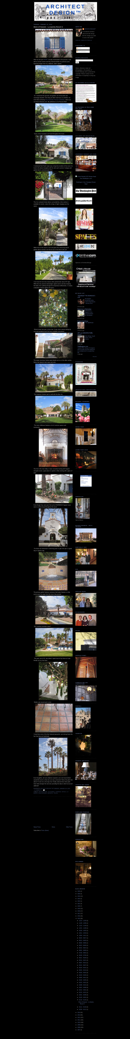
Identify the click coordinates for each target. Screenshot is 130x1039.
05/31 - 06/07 (83, 965)
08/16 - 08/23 (83, 948)
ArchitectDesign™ (90, 29)
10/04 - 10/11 (83, 935)
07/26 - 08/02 (83, 953)
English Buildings (82, 321)
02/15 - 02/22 (83, 992)
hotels (64, 791)
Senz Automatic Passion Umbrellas (55, 99)
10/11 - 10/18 (83, 933)
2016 (79, 916)
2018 (79, 911)
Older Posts (69, 827)
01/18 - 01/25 (83, 1000)
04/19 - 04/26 (83, 975)
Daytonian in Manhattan (84, 309)
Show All (94, 356)
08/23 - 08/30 (83, 945)
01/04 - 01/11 (83, 1009)
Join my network (85, 485)
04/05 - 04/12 (83, 977)
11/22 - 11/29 (83, 925)
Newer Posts (37, 827)
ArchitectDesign (84, 478)
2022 (79, 901)
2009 (79, 1025)
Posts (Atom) (45, 830)
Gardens (58, 791)
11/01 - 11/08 (83, 928)
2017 (79, 913)
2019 (79, 908)
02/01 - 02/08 (83, 995)
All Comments (82, 51)
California (51, 791)
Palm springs (42, 793)
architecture (43, 791)
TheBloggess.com (82, 346)
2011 (79, 1020)
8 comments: (38, 790)
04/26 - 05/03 (83, 972)
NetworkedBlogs (84, 475)
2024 (79, 896)
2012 (79, 1017)
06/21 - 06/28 (83, 957)
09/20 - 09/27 (83, 938)
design (82, 481)
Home (53, 827)
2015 (79, 918)
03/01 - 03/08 (83, 987)
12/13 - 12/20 (83, 920)
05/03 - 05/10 (83, 970)
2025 (79, 893)
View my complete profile (83, 40)
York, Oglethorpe (89, 322)
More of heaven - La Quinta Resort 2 (48, 27)
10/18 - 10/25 (83, 930)
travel (56, 793)
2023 (79, 898)
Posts (79, 48)
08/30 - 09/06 (83, 943)
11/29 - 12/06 (83, 923)
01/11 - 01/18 (83, 1007)
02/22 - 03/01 (83, 990)
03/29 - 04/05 (83, 980)
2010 (79, 1022)
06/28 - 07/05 (83, 955)
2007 (79, 1030)
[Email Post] (44, 790)
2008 (79, 1027)
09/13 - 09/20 (83, 940)
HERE (45, 59)
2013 (79, 1015)
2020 (79, 906)
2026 (79, 891)
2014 (79, 1012)
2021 (79, 903)
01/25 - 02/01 (83, 997)
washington (83, 483)
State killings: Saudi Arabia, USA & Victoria (90, 337)
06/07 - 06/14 (83, 962)
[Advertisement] (53, 811)
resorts (50, 793)
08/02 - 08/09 (83, 950)
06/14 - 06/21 (83, 960)
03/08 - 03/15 (83, 985)
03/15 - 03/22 (83, 982)
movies (86, 481)
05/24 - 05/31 (83, 967)
